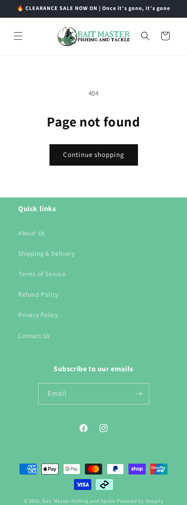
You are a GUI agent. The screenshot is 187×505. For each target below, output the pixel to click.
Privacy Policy (38, 315)
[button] (18, 36)
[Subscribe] (139, 393)
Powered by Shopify (140, 501)
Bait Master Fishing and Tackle (78, 501)
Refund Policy (38, 294)
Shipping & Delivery (46, 253)
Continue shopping (93, 154)
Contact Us (34, 336)
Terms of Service (42, 274)
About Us (31, 233)
